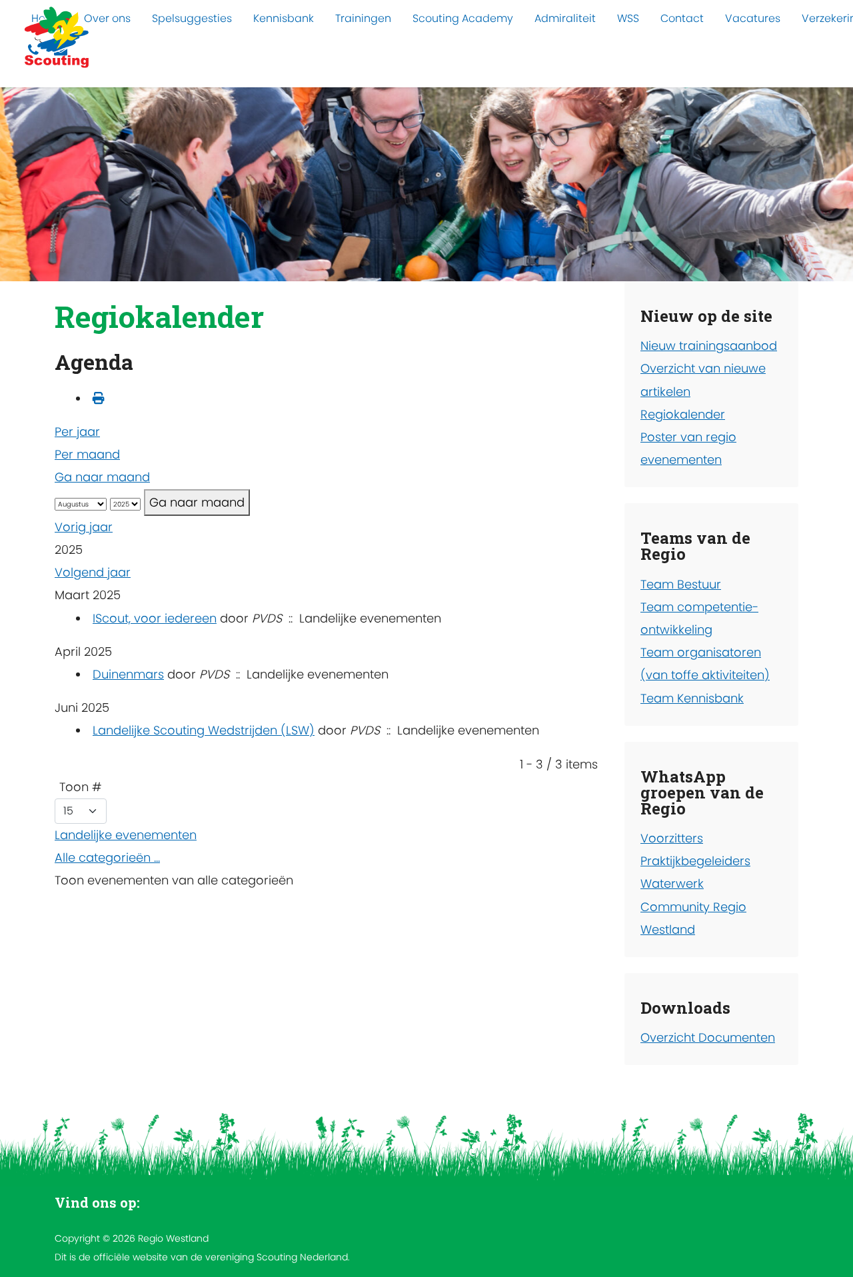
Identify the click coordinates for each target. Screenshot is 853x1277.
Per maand (87, 454)
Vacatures (752, 18)
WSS (628, 18)
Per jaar (77, 431)
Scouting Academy (463, 18)
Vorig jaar (84, 527)
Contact (682, 18)
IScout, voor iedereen (155, 618)
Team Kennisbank (692, 698)
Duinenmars (128, 674)
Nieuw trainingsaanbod (708, 345)
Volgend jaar (93, 572)
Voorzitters (671, 838)
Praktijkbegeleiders (695, 860)
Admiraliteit (565, 18)
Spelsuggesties (192, 18)
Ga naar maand (102, 477)
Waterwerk (672, 883)
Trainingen (363, 18)
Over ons (107, 18)
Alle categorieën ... (107, 857)
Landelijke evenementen (126, 834)
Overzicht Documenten (707, 1037)
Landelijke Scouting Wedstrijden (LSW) (204, 730)
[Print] (99, 398)
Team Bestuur (680, 584)
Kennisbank (283, 18)
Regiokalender (682, 414)
